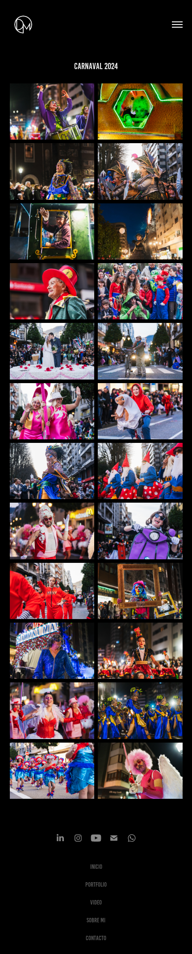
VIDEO (96, 902)
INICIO (96, 866)
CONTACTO (96, 938)
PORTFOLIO (96, 884)
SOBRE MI (96, 920)
